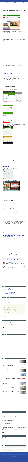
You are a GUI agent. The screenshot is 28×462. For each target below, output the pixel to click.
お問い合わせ (20, 454)
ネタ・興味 (12, 2)
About (6, 454)
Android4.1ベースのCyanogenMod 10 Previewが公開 (9, 288)
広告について (24, 454)
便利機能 (9, 454)
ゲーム (9, 2)
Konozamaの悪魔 (4, 437)
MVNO (11, 450)
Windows (15, 446)
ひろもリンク (14, 456)
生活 (18, 446)
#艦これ (15, 259)
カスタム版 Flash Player (7, 76)
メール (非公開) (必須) (12, 324)
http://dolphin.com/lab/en (7, 81)
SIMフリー (14, 450)
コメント (4, 327)
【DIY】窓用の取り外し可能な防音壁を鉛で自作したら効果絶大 (9, 416)
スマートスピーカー (5, 450)
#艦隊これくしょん (19, 259)
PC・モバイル (6, 2)
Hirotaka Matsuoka (10, 262)
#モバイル (8, 259)
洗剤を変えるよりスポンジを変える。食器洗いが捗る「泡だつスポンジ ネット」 (11, 429)
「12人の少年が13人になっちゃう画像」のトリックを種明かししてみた (10, 413)
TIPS (13, 446)
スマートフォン (7, 446)
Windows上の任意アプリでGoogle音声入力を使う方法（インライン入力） (10, 419)
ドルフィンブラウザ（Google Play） (8, 73)
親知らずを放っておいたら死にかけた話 (6, 432)
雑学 (23, 2)
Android (4, 446)
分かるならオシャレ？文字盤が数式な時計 (7, 423)
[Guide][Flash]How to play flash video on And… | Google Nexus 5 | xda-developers (14, 235)
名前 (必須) (11, 322)
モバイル (10, 446)
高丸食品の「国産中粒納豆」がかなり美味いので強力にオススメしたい (10, 433)
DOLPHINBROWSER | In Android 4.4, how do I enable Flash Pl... (12, 234)
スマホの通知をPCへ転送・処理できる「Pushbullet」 (8, 420)
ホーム (2, 454)
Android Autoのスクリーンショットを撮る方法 (8, 293)
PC (22, 446)
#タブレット (4, 259)
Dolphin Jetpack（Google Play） (8, 75)
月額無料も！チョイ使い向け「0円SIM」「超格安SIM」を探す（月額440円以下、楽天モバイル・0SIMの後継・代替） (14, 428)
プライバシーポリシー (14, 454)
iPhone (24, 446)
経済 (17, 2)
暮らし (15, 2)
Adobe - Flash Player (6, 166)
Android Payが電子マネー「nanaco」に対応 (8, 289)
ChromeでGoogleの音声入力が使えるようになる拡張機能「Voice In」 (10, 417)
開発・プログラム (20, 2)
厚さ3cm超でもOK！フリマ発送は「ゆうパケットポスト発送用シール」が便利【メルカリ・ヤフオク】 (13, 424)
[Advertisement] (14, 4)
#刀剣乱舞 (11, 259)
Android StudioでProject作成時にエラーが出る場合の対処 (9, 292)
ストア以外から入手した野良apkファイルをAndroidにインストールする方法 (15, 63)
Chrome (9, 450)
